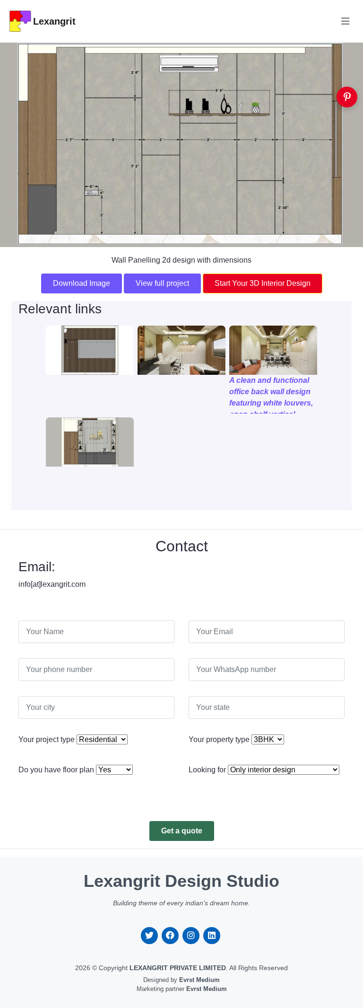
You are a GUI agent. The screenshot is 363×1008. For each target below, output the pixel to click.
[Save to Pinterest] (347, 97)
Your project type (46, 739)
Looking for (207, 770)
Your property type (219, 739)
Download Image (81, 283)
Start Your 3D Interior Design (263, 283)
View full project (162, 283)
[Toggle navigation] (345, 21)
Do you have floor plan (56, 770)
